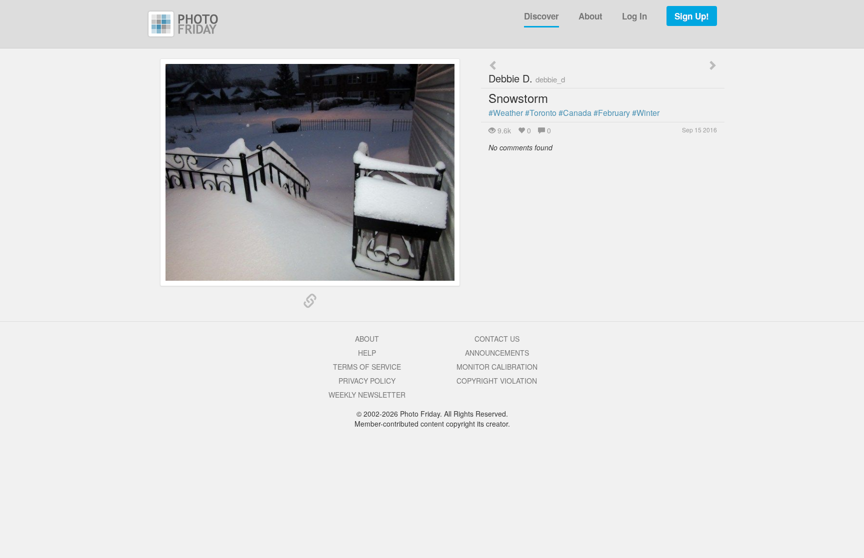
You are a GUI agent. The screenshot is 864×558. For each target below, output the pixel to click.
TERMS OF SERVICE (367, 367)
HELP (367, 353)
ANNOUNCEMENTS (497, 353)
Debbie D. (526, 78)
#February (612, 112)
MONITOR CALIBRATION (497, 367)
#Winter (646, 112)
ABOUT (367, 339)
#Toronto (540, 112)
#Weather (505, 112)
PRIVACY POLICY (367, 381)
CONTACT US (497, 339)
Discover (541, 16)
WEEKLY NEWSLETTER (367, 395)
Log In (634, 16)
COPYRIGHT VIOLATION (496, 381)
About (590, 16)
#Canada (575, 112)
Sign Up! (691, 16)
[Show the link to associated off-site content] (310, 301)
